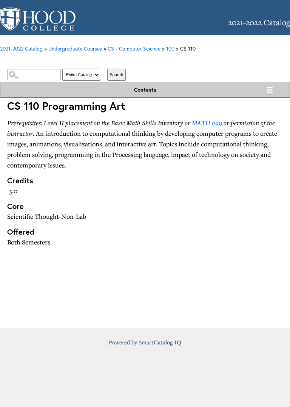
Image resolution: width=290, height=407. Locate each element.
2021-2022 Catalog (21, 48)
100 (170, 48)
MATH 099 (207, 122)
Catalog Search (145, 61)
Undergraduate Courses (75, 48)
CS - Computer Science (134, 48)
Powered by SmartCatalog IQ (145, 342)
